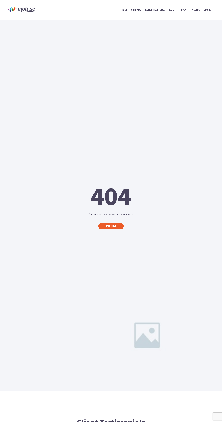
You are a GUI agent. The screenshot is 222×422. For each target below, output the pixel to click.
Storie (207, 10)
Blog (171, 10)
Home (124, 10)
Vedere (196, 10)
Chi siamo (136, 10)
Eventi (184, 10)
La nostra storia (155, 10)
